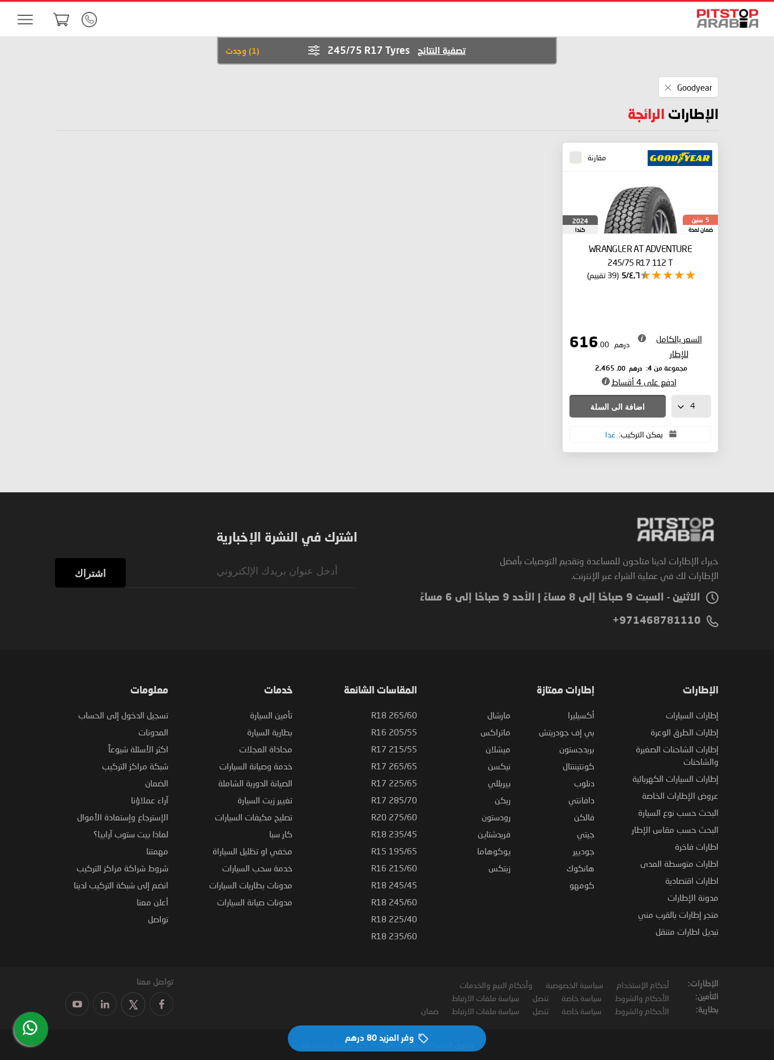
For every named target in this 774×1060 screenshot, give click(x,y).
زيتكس (499, 868)
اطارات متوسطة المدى (679, 863)
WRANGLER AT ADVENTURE (640, 255)
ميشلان (498, 749)
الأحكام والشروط (642, 998)
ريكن (503, 800)
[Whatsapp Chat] (30, 1027)
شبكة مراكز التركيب (135, 766)
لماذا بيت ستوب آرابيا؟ (130, 834)
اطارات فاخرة (696, 846)
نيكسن (499, 766)
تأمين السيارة (271, 715)
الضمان (156, 783)
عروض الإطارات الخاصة (680, 795)
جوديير (583, 851)
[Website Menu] (25, 20)
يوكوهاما (494, 851)
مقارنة (597, 157)
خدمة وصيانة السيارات (255, 766)
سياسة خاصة (582, 998)
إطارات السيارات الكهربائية (675, 778)
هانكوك (580, 868)
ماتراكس (495, 732)
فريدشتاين (494, 834)
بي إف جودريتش (566, 732)
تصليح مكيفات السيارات (253, 817)
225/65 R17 (394, 783)
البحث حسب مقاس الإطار (675, 829)
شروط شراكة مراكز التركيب (122, 868)
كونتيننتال (578, 766)
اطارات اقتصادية (691, 880)
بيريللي (499, 783)
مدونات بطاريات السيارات (250, 885)
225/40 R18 (394, 919)
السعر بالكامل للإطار (679, 346)
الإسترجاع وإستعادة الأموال (122, 817)
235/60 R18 (394, 936)
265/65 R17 (394, 766)
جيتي (585, 834)
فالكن (584, 817)
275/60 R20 (394, 817)
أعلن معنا (152, 902)
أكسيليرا (581, 715)
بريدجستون (576, 749)
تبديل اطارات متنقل (687, 931)
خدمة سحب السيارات (257, 868)
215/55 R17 (394, 749)
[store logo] (724, 18)
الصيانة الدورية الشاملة (255, 783)
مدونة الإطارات (692, 897)
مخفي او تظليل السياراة (252, 851)
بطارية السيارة (269, 732)
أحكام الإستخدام (642, 985)
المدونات (153, 732)
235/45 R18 (394, 834)
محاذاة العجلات (265, 749)
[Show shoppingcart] (61, 19)
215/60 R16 (394, 868)
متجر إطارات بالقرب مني (678, 914)
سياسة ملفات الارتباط (486, 998)
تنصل (540, 998)
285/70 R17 (394, 800)
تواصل (158, 919)
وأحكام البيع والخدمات (496, 985)
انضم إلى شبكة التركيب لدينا (121, 885)
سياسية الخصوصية (574, 985)
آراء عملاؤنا (149, 800)
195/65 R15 (394, 851)
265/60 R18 (394, 715)
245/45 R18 (394, 885)
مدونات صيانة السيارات (254, 902)
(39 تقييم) (603, 275)
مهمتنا (157, 851)
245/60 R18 (394, 902)
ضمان (430, 1011)
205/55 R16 (394, 732)
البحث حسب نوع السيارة (678, 812)
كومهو (581, 885)
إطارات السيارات (692, 715)
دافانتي (581, 800)
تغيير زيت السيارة (264, 800)
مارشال (499, 715)
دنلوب (584, 783)
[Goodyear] (676, 159)
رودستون (496, 817)
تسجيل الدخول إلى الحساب (123, 715)
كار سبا (280, 834)
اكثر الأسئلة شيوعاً (138, 749)
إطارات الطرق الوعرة (684, 732)
